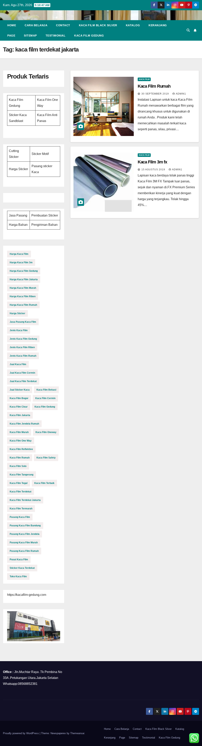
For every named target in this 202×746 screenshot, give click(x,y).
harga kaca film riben (23, 296)
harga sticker (17, 313)
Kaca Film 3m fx (152, 161)
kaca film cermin (45, 398)
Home (11, 25)
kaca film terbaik (44, 483)
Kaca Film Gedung (89, 35)
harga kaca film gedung (24, 271)
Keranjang (158, 25)
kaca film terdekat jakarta (25, 500)
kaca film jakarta (20, 415)
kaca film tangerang (21, 474)
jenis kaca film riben (22, 347)
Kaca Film (144, 79)
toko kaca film (18, 576)
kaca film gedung (45, 406)
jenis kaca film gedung (23, 338)
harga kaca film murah (23, 288)
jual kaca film (18, 364)
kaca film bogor (19, 398)
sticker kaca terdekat (22, 568)
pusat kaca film (19, 559)
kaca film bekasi (46, 389)
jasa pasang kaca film (23, 322)
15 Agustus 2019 (153, 169)
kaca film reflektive (21, 449)
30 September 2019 (155, 93)
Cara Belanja (36, 25)
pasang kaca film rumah (24, 551)
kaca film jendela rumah (24, 423)
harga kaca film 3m (21, 262)
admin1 (181, 93)
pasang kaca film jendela (24, 534)
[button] (188, 30)
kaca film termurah (21, 508)
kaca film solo (18, 466)
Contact (63, 25)
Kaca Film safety (46, 457)
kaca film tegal (18, 483)
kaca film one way (21, 440)
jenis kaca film (19, 330)
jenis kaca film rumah (23, 355)
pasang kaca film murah (24, 542)
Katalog (133, 25)
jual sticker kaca (20, 389)
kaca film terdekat (20, 491)
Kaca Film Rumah (154, 86)
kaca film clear (19, 406)
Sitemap (30, 35)
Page (11, 35)
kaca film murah (19, 432)
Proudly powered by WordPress (21, 733)
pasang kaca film (20, 517)
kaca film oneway (46, 432)
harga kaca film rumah (23, 305)
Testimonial (56, 35)
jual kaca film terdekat (23, 381)
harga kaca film (19, 254)
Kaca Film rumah (20, 457)
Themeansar (77, 733)
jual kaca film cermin (22, 372)
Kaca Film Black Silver (98, 25)
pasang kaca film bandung (25, 525)
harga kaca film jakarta (24, 279)
